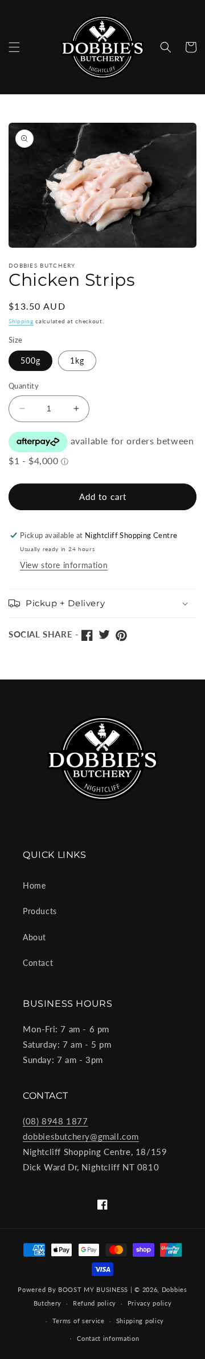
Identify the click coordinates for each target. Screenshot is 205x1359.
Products (40, 911)
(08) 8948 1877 (55, 1121)
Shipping (21, 321)
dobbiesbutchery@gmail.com (81, 1136)
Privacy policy (150, 1303)
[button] (14, 47)
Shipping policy (140, 1320)
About (34, 937)
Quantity (24, 385)
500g (30, 360)
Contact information (108, 1338)
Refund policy (94, 1303)
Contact (38, 963)
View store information (64, 565)
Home (34, 885)
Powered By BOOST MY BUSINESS (73, 1289)
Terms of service (78, 1320)
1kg (77, 360)
